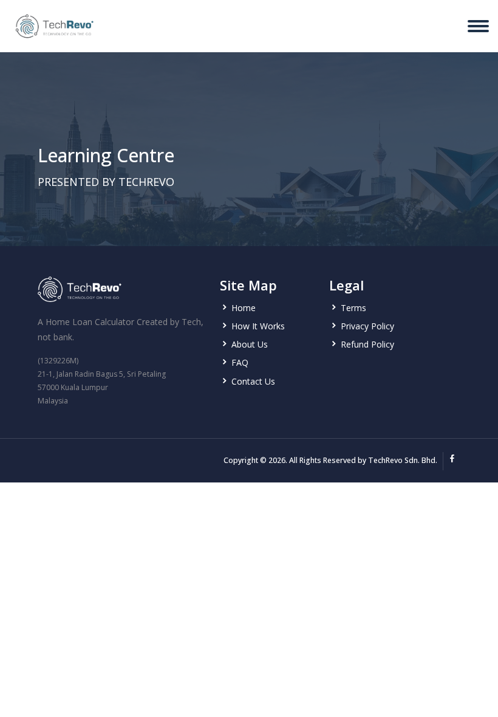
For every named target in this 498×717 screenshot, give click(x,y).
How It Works (258, 326)
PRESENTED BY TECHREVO (106, 181)
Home (243, 308)
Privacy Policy (367, 326)
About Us (249, 344)
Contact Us (253, 381)
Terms (353, 308)
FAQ (239, 362)
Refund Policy (367, 344)
